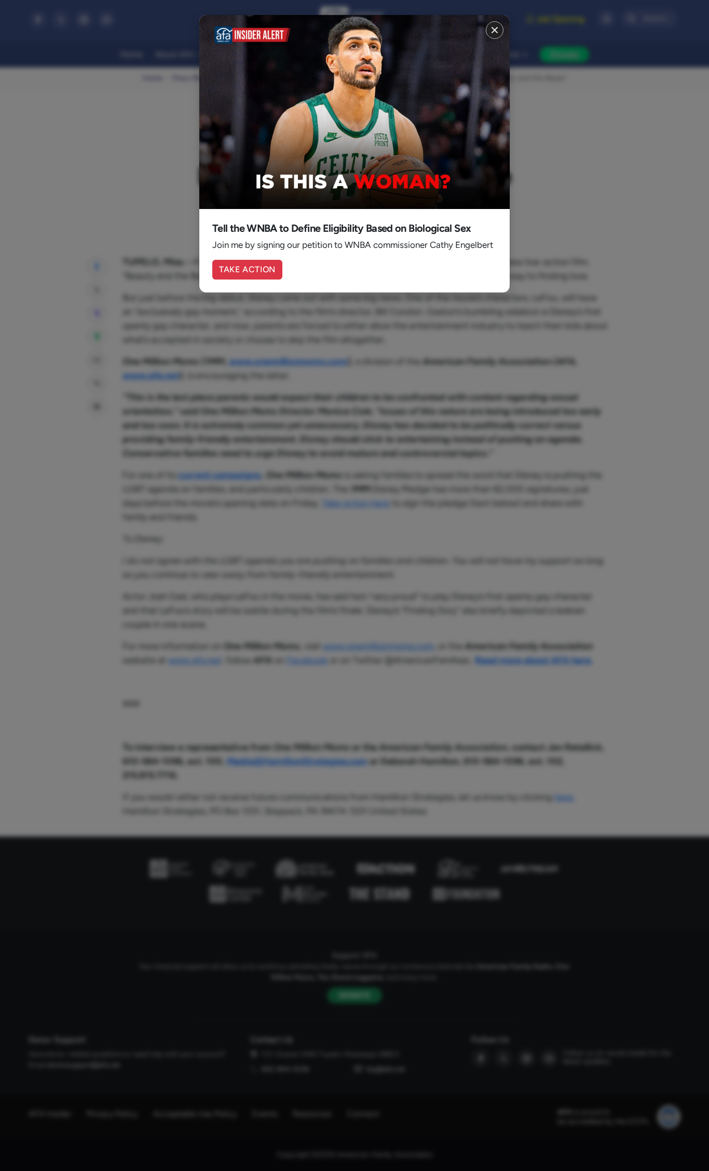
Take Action (247, 269)
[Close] (494, 30)
